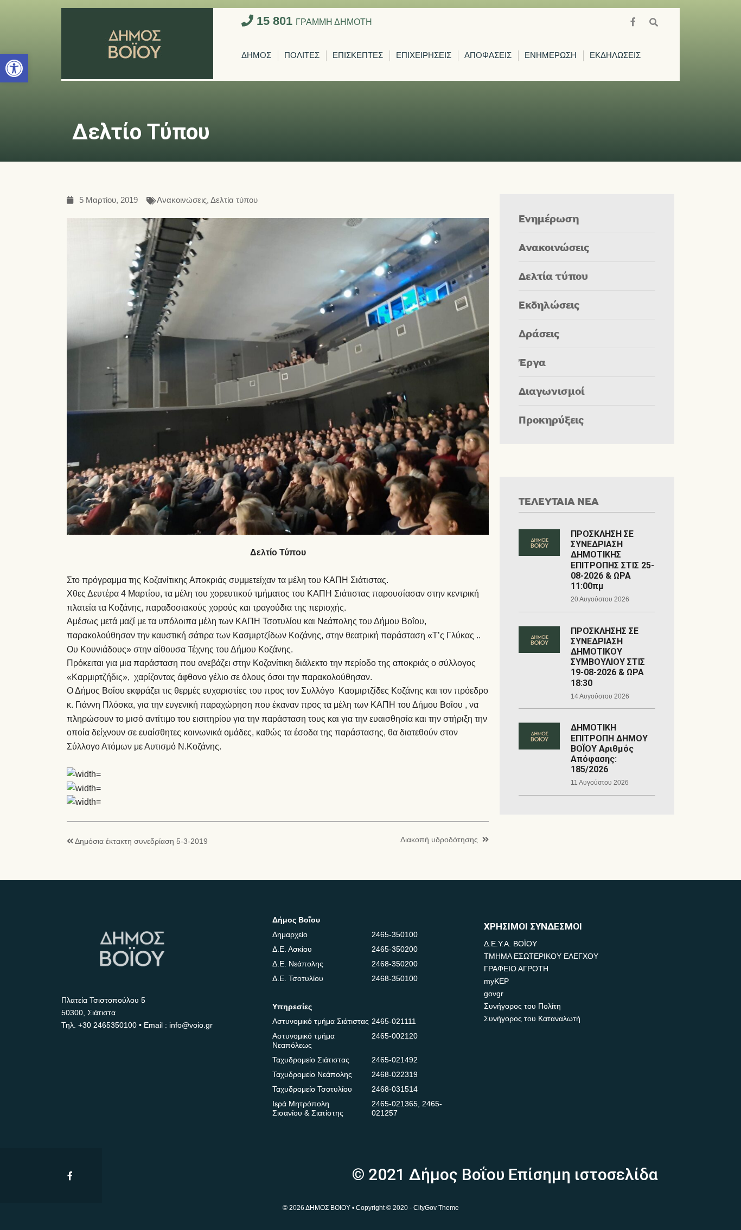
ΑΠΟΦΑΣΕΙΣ (488, 55)
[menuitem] (256, 55)
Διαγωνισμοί (551, 391)
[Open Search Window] (653, 20)
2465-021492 (395, 1059)
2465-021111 (394, 1021)
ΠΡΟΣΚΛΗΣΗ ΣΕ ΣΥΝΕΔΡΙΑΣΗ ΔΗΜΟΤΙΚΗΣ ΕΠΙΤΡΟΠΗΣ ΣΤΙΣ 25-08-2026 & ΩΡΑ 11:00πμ (612, 560)
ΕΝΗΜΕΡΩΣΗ (551, 55)
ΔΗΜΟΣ (256, 55)
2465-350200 (395, 949)
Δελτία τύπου (234, 200)
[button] (14, 68)
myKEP (496, 981)
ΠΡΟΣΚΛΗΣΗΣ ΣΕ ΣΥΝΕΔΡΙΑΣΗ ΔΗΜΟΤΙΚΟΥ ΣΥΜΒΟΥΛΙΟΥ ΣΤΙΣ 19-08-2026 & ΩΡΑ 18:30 (608, 657)
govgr (493, 993)
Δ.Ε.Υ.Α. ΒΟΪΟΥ (510, 943)
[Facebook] (634, 20)
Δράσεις (539, 333)
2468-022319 (395, 1074)
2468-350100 (395, 978)
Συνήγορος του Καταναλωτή (532, 1018)
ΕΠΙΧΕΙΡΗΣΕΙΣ (423, 55)
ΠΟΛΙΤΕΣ (302, 55)
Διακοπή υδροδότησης (439, 840)
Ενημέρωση (549, 218)
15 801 (312, 20)
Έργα (532, 362)
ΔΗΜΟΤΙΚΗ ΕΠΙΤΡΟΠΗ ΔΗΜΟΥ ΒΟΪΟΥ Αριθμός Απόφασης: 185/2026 (609, 748)
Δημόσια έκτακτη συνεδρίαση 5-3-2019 (141, 841)
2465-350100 (395, 934)
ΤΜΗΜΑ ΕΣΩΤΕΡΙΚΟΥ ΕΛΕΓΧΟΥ (541, 956)
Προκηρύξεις (551, 419)
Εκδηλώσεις (549, 304)
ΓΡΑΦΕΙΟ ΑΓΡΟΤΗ (516, 968)
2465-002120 (395, 1035)
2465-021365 (395, 1103)
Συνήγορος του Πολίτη (522, 1006)
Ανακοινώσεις (182, 200)
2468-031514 (395, 1089)
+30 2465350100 (107, 1025)
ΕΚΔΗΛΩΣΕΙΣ (615, 55)
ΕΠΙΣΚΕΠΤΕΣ (358, 55)
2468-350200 (395, 963)
